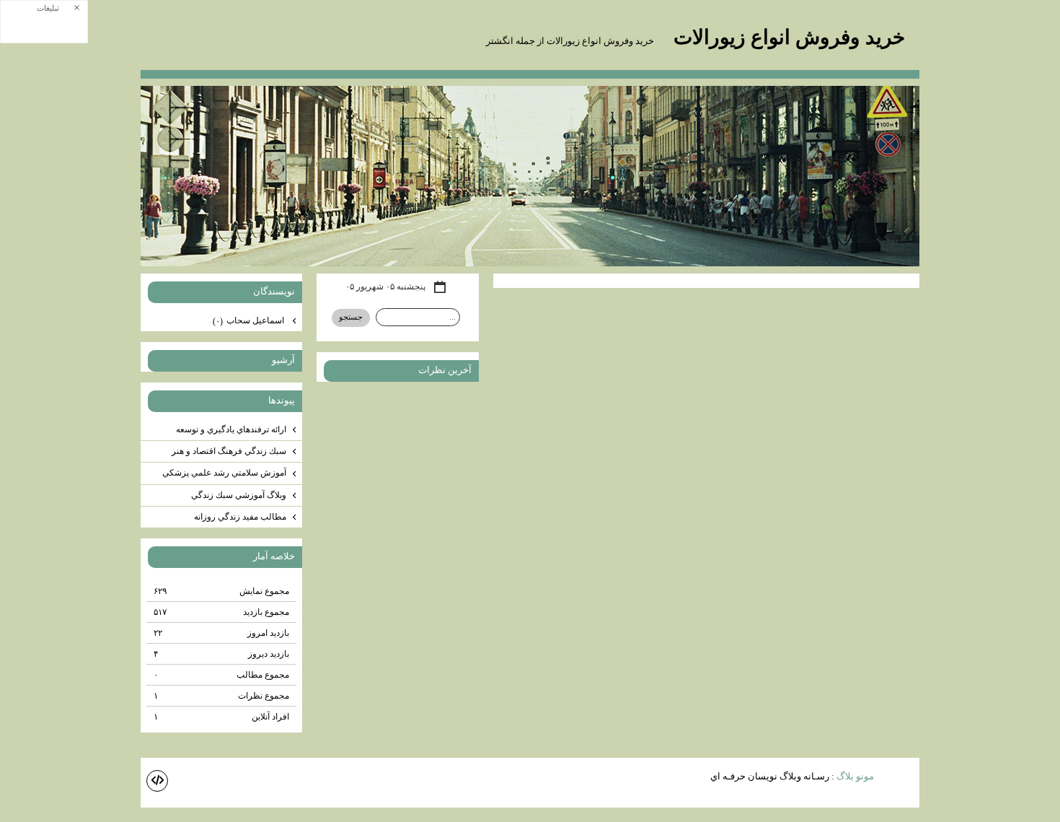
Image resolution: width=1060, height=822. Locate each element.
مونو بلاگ (855, 776)
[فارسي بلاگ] (897, 777)
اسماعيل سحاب (249, 320)
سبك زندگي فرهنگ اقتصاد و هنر (229, 451)
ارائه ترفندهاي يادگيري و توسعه (231, 429)
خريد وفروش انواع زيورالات (786, 37)
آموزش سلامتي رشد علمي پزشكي (224, 473)
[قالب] (157, 781)
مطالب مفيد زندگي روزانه (240, 517)
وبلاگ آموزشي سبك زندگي (238, 495)
